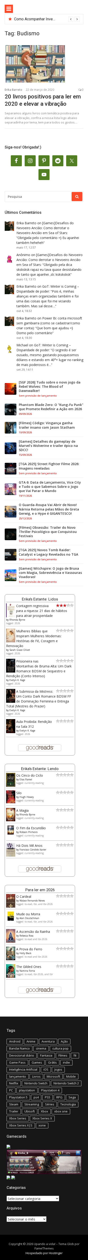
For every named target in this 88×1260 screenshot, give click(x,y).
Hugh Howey (26, 797)
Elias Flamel (25, 779)
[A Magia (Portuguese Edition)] (10, 820)
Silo (19, 793)
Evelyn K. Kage (17, 680)
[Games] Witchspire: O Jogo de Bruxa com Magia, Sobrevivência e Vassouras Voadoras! (50, 572)
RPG (59, 1097)
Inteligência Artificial (23, 1069)
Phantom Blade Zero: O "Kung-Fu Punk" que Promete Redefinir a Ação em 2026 (51, 407)
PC (11, 1090)
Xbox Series (17, 1118)
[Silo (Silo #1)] (10, 802)
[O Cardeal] (10, 906)
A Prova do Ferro (29, 949)
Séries (49, 1104)
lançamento (17, 1076)
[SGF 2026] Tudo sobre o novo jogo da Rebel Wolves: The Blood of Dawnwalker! (49, 386)
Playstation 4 (50, 1090)
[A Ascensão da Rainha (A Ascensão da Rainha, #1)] (10, 941)
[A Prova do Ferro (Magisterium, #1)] (10, 959)
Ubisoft (29, 1111)
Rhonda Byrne (17, 619)
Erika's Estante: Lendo (40, 768)
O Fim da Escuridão (31, 828)
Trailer (13, 1111)
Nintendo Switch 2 (66, 1083)
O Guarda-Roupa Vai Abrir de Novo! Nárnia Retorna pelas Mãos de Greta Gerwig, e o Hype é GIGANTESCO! (49, 509)
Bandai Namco (19, 1048)
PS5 (47, 1097)
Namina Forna (27, 970)
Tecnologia (68, 1104)
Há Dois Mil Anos (29, 845)
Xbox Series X (42, 1118)
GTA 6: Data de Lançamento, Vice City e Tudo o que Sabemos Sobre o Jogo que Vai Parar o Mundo (50, 486)
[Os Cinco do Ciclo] (10, 785)
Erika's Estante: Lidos (40, 599)
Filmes (62, 1055)
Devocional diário (21, 1055)
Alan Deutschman (29, 918)
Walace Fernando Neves (32, 900)
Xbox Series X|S (20, 1125)
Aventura (48, 1041)
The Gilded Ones (28, 966)
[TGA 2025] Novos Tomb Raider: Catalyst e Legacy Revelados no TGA (48, 552)
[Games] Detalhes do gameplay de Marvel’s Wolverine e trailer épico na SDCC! (48, 445)
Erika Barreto (13, 90)
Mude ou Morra (28, 914)
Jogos (58, 1069)
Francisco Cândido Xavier (32, 849)
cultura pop (60, 1048)
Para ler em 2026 (40, 889)
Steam (13, 1104)
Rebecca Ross (26, 935)
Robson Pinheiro (28, 832)
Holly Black (25, 953)
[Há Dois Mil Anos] (10, 855)
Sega (72, 1097)
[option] (47, 19)
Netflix (13, 1083)
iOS (45, 1069)
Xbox (44, 1111)
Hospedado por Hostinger (44, 1253)
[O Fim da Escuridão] (10, 833)
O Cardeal (23, 896)
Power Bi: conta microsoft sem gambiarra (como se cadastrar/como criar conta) (49, 323)
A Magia (22, 810)
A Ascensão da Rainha (33, 931)
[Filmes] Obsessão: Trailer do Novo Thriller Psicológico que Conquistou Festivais (48, 531)
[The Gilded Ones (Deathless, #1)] (10, 976)
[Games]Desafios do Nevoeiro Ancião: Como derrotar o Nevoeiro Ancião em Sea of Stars (45, 228)
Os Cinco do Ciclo (29, 775)
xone (42, 1125)
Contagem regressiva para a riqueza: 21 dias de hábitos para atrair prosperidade (41, 611)
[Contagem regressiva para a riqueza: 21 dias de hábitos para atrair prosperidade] (10, 616)
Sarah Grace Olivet (19, 650)
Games (37, 1062)
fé (75, 1055)
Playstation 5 (18, 1097)
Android (14, 1041)
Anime (31, 1041)
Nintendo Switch (35, 1083)
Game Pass (17, 1062)
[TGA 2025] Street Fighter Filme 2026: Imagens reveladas (49, 466)
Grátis (52, 1062)
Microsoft (53, 1076)
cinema (41, 1048)
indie (66, 1062)
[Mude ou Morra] (10, 919)
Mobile (71, 1076)
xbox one (61, 1111)
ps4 (36, 1097)
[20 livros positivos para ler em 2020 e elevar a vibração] (44, 64)
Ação (64, 1041)
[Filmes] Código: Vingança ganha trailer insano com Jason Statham (47, 425)
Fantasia (46, 1055)
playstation (27, 1090)
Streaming (31, 1104)
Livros (36, 1076)
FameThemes (44, 1248)
